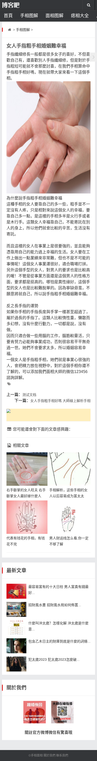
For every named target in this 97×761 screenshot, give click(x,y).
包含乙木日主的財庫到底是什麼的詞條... (59, 641)
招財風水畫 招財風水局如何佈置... (54, 605)
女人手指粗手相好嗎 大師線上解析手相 (60, 401)
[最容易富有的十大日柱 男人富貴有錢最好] (16, 591)
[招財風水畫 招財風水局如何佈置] (16, 609)
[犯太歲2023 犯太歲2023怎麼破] (16, 664)
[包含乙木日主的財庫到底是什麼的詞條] (16, 645)
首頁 (8, 15)
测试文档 (29, 395)
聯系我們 (62, 755)
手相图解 (29, 15)
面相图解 (54, 15)
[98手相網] (18, 5)
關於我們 (49, 755)
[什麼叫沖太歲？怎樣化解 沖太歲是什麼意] (16, 627)
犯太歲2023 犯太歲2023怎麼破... (54, 660)
